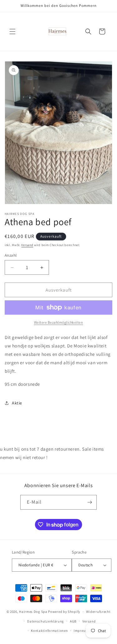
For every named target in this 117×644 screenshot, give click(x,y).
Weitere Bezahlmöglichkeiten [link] (58, 322)
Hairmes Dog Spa (33, 611)
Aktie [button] (17, 403)
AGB (73, 621)
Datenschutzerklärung (45, 621)
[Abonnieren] (89, 502)
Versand (27, 245)
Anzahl (11, 255)
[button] (12, 31)
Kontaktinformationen (49, 630)
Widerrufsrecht (98, 611)
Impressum (83, 630)
